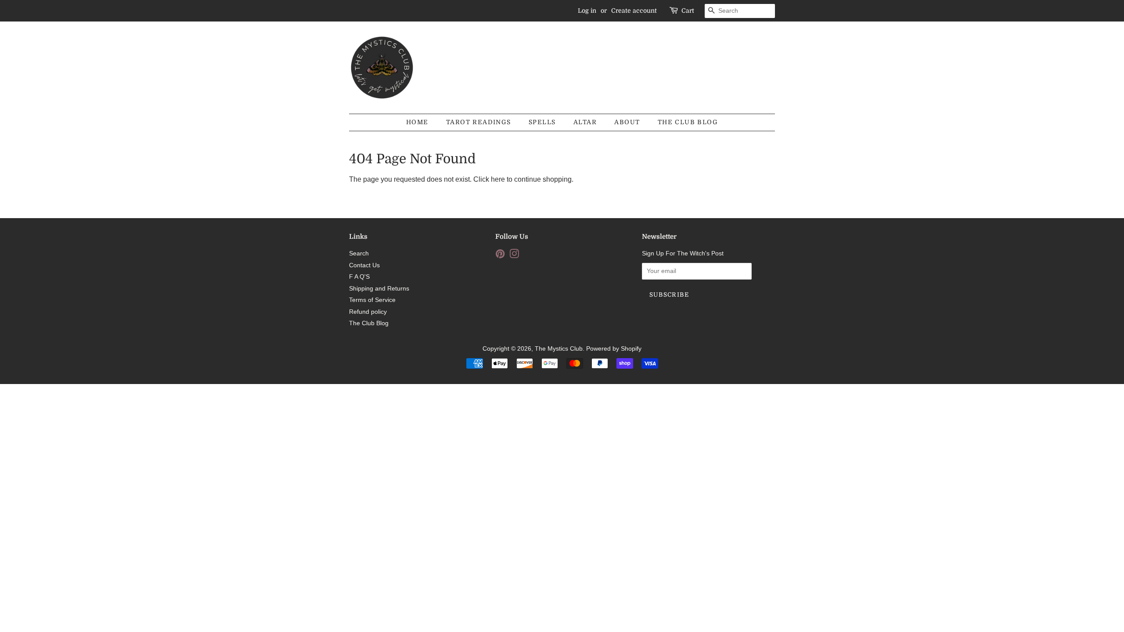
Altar (585, 122)
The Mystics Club (559, 348)
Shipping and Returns (379, 288)
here (498, 179)
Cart (687, 10)
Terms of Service (372, 300)
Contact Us (364, 265)
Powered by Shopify (613, 348)
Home (417, 122)
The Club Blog (688, 122)
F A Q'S (359, 276)
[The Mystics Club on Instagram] (514, 255)
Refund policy (368, 312)
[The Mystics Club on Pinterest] (500, 255)
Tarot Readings (478, 122)
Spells (542, 122)
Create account (634, 10)
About (627, 122)
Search (359, 253)
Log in (587, 10)
